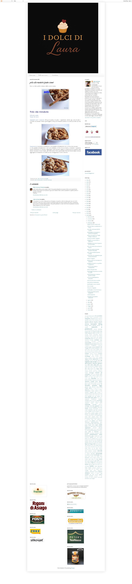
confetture (100, 345)
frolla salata (96, 377)
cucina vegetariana (93, 359)
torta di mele (91, 464)
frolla (86, 377)
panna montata (91, 412)
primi (91, 437)
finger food (99, 368)
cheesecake (87, 338)
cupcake (87, 360)
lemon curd (99, 395)
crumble (96, 356)
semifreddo (96, 455)
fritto (101, 375)
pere (90, 420)
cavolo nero (95, 337)
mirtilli (101, 406)
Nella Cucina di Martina (38, 187)
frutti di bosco (88, 380)
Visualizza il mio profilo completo (93, 117)
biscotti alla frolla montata (93, 280)
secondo (93, 453)
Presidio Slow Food (98, 436)
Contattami (55, 75)
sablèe (86, 448)
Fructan (100, 377)
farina (89, 367)
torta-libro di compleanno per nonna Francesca (94, 256)
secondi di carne (88, 452)
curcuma (91, 360)
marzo (89, 310)
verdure (87, 473)
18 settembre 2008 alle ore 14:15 (40, 207)
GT (101, 384)
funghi (93, 380)
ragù (93, 441)
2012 (87, 207)
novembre (90, 219)
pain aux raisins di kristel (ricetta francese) (93, 250)
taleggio (88, 461)
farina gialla (93, 367)
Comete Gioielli (93, 344)
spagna (86, 459)
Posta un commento (36, 210)
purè (94, 440)
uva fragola (96, 469)
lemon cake (94, 395)
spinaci (86, 460)
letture (86, 396)
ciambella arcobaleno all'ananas (92, 297)
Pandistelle (100, 410)
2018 (87, 195)
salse (101, 449)
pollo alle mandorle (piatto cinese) (93, 253)
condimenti (93, 345)
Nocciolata (95, 408)
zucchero (91, 476)
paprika (96, 412)
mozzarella (91, 407)
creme (87, 354)
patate (92, 418)
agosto (89, 300)
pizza (101, 429)
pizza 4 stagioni (91, 258)
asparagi (96, 320)
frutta (93, 378)
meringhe (94, 404)
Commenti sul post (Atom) (41, 215)
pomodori (87, 433)
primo (93, 438)
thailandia (99, 463)
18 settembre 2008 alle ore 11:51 (40, 195)
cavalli (91, 337)
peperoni (86, 420)
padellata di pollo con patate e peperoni (94, 264)
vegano (95, 470)
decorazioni (88, 363)
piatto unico (96, 426)
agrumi (93, 316)
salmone (100, 448)
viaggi (101, 473)
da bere (98, 360)
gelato (100, 381)
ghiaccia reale (87, 382)
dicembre (90, 217)
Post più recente (34, 212)
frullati (86, 378)
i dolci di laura (40, 178)
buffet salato (99, 330)
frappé (97, 375)
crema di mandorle (94, 351)
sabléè (101, 446)
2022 (87, 188)
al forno (87, 317)
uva (92, 469)
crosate (95, 353)
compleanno (87, 345)
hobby (97, 386)
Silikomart (87, 457)
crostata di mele (89, 355)
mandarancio (93, 399)
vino (93, 474)
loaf (101, 396)
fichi (95, 368)
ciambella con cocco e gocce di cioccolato (94, 244)
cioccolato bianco (95, 342)
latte (93, 393)
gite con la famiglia (98, 382)
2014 (87, 203)
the (101, 463)
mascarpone (87, 401)
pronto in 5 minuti (98, 438)
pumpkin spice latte (89, 440)
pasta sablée (99, 416)
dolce (86, 364)
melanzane (97, 401)
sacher (89, 448)
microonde (92, 406)
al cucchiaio (98, 316)
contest (93, 348)
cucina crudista (88, 357)
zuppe (93, 478)
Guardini (87, 385)
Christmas (87, 340)
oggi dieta (95, 410)
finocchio (90, 370)
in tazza (95, 389)
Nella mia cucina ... (43, 75)
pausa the (96, 418)
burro (92, 332)
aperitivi (96, 318)
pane (90, 411)
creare (94, 349)
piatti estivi (99, 423)
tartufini (89, 463)
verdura (100, 471)
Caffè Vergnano (88, 333)
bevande (87, 324)
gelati (96, 381)
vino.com (96, 474)
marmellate (99, 400)
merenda (87, 404)
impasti (90, 388)
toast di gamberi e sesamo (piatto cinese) (93, 275)
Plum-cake (87, 430)
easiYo (86, 366)
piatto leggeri (90, 426)
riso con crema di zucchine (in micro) (94, 247)
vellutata (92, 471)
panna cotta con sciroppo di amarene (94, 261)
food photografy (98, 371)
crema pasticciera (98, 352)
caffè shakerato (91, 294)
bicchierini (94, 324)
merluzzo (100, 404)
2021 (87, 190)
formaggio (91, 373)
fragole (86, 375)
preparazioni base (96, 434)
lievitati (89, 396)
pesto (97, 420)
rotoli (98, 446)
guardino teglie (88, 386)
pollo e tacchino (44, 180)
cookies (100, 348)
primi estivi (96, 437)
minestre (97, 406)
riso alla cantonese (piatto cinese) (93, 230)
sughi (98, 460)
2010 (87, 211)
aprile (89, 308)
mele (101, 402)
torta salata (97, 464)
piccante (94, 427)
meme (96, 403)
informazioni (87, 391)
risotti (97, 445)
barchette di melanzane (93, 282)
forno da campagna (95, 374)
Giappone (92, 382)
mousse (86, 407)
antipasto (93, 318)
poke (98, 430)
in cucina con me (97, 388)
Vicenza (87, 474)
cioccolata (94, 341)
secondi (50, 180)
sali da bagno (95, 448)
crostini (92, 356)
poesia (95, 430)
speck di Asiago (94, 459)
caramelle (87, 336)
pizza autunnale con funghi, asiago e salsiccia (93, 236)
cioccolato (88, 343)
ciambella (91, 340)
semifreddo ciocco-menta (93, 284)
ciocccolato (87, 341)
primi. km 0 (90, 438)
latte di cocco (97, 393)
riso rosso (93, 445)
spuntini (92, 460)
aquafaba (86, 320)
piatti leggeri (95, 425)
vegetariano (87, 471)
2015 (87, 201)
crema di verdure (91, 352)
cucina (101, 356)
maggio (89, 306)
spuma (89, 460)
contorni (97, 348)
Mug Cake (99, 407)
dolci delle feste (95, 364)
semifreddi (99, 453)
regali (96, 441)
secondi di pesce (95, 452)
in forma (91, 389)
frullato (89, 378)
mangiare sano (88, 400)
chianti (96, 338)
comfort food (99, 344)
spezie (100, 459)
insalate (87, 392)
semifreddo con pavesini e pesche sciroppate (93, 233)
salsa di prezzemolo (95, 449)
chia (94, 338)
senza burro (87, 456)
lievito (93, 396)
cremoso (91, 353)
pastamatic (87, 418)
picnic (92, 429)
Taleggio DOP (93, 461)
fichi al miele (90, 286)
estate (100, 366)
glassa (86, 384)
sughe (95, 460)
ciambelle (96, 340)
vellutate (96, 471)
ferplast (91, 368)
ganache (96, 380)
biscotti (94, 325)
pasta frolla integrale (90, 416)
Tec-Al (93, 463)
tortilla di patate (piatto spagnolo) (93, 292)
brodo (89, 330)
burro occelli (96, 332)
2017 (87, 197)
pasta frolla (99, 415)
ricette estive (90, 442)
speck (89, 459)
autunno (100, 320)
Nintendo (90, 408)
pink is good (96, 429)
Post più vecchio (76, 212)
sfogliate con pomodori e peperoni (93, 241)
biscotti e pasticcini (93, 328)
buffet (96, 330)
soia (101, 457)
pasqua (100, 412)
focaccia (95, 370)
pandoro (86, 411)
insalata (92, 391)
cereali (100, 337)
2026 (87, 180)
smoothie (98, 457)
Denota (95, 363)
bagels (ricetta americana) (93, 224)
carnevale (94, 336)
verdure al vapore (95, 473)
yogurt (100, 474)
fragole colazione (92, 375)
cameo (101, 333)
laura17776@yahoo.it (89, 173)
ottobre (90, 220)
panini (97, 411)
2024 (87, 184)
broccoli (86, 330)
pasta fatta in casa (92, 415)
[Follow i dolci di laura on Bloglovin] (91, 127)
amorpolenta (95, 317)
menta (101, 403)
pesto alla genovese (92, 269)
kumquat (99, 392)
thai (95, 463)
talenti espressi (99, 461)
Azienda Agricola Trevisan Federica (93, 322)
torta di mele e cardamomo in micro (94, 227)
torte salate (88, 467)
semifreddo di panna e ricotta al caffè (94, 272)
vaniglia (86, 470)
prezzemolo (87, 437)
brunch (92, 330)
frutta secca (99, 378)
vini (90, 474)
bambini (100, 322)
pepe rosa (93, 419)
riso (94, 444)
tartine (86, 463)
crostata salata (98, 355)
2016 (87, 199)
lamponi (90, 393)
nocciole (100, 408)
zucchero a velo (98, 475)
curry (94, 360)
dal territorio (99, 362)
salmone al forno (88, 449)
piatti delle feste (92, 423)
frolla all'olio (90, 377)
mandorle (100, 399)
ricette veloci (96, 442)
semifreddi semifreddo (89, 455)
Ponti (101, 433)
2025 (87, 182)
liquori (98, 396)
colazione (87, 344)
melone (92, 403)
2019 (87, 194)
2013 (87, 205)
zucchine (87, 478)
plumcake (91, 430)
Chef (92, 338)
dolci (89, 364)
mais (98, 397)
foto (101, 374)
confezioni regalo (88, 346)
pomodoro (92, 433)
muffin (95, 407)
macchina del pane (91, 398)
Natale (86, 408)
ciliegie (101, 340)
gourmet (98, 384)
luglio (89, 302)
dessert (100, 363)
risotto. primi (87, 446)
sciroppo (94, 451)
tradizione (94, 467)
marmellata (94, 400)
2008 (87, 215)
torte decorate (98, 466)
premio (86, 434)
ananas (100, 317)
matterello (92, 401)
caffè (101, 332)
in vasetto (100, 389)
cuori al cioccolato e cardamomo (92, 267)
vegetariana (100, 470)
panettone (94, 411)
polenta (100, 430)
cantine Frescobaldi (93, 334)
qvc (95, 440)
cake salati (97, 333)
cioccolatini (100, 341)
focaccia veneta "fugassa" (93, 238)
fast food (87, 368)
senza (101, 455)
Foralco (86, 372)
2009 (87, 213)
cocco (101, 342)
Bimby (100, 324)
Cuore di (100, 359)
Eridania (96, 366)
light (95, 396)
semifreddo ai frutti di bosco (94, 290)
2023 (87, 186)
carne (90, 336)
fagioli (86, 367)
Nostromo (90, 410)
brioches (100, 329)
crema (97, 349)
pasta (96, 414)
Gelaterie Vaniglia (89, 381)
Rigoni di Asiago (89, 444)
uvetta (101, 469)
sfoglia (98, 456)
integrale (92, 392)
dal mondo (37, 180)
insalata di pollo (98, 391)
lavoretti (90, 395)
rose (96, 446)
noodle (86, 410)
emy (88, 366)
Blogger (73, 568)
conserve (93, 346)
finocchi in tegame (91, 288)
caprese (100, 334)
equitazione (92, 366)
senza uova (93, 456)
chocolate (100, 338)
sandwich (90, 451)
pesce (93, 420)
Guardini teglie (97, 385)
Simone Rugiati (93, 457)
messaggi (87, 406)
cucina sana (95, 357)
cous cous (87, 349)
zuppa (90, 478)
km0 (95, 392)
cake (94, 333)
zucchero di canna (89, 477)
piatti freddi (88, 425)
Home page (32, 75)
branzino (95, 329)
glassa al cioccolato (92, 384)
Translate (96, 144)
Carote (100, 336)
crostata (100, 353)
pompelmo (97, 433)
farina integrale (99, 367)
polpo (101, 431)
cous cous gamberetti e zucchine (93, 278)
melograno (87, 403)
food (94, 371)
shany (101, 456)
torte (92, 466)
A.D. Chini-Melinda (88, 316)
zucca (86, 476)
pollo (86, 431)
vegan (91, 470)
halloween (93, 386)
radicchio (90, 441)
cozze (91, 349)
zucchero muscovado (98, 477)
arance (90, 320)
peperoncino (99, 419)
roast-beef (92, 446)
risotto (100, 445)
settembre (90, 222)
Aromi (93, 320)
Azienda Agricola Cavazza (91, 321)
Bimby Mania (88, 325)
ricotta (100, 442)
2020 (87, 192)
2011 (87, 209)
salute (86, 451)
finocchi (86, 370)
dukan (101, 364)
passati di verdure (89, 414)
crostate (87, 356)
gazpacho (100, 380)
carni (98, 336)
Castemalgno (87, 337)
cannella (86, 334)
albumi (91, 317)
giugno (89, 304)
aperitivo (100, 318)
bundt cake (87, 332)
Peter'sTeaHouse (95, 422)
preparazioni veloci (89, 436)
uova (89, 469)
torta (86, 464)
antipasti (87, 318)
